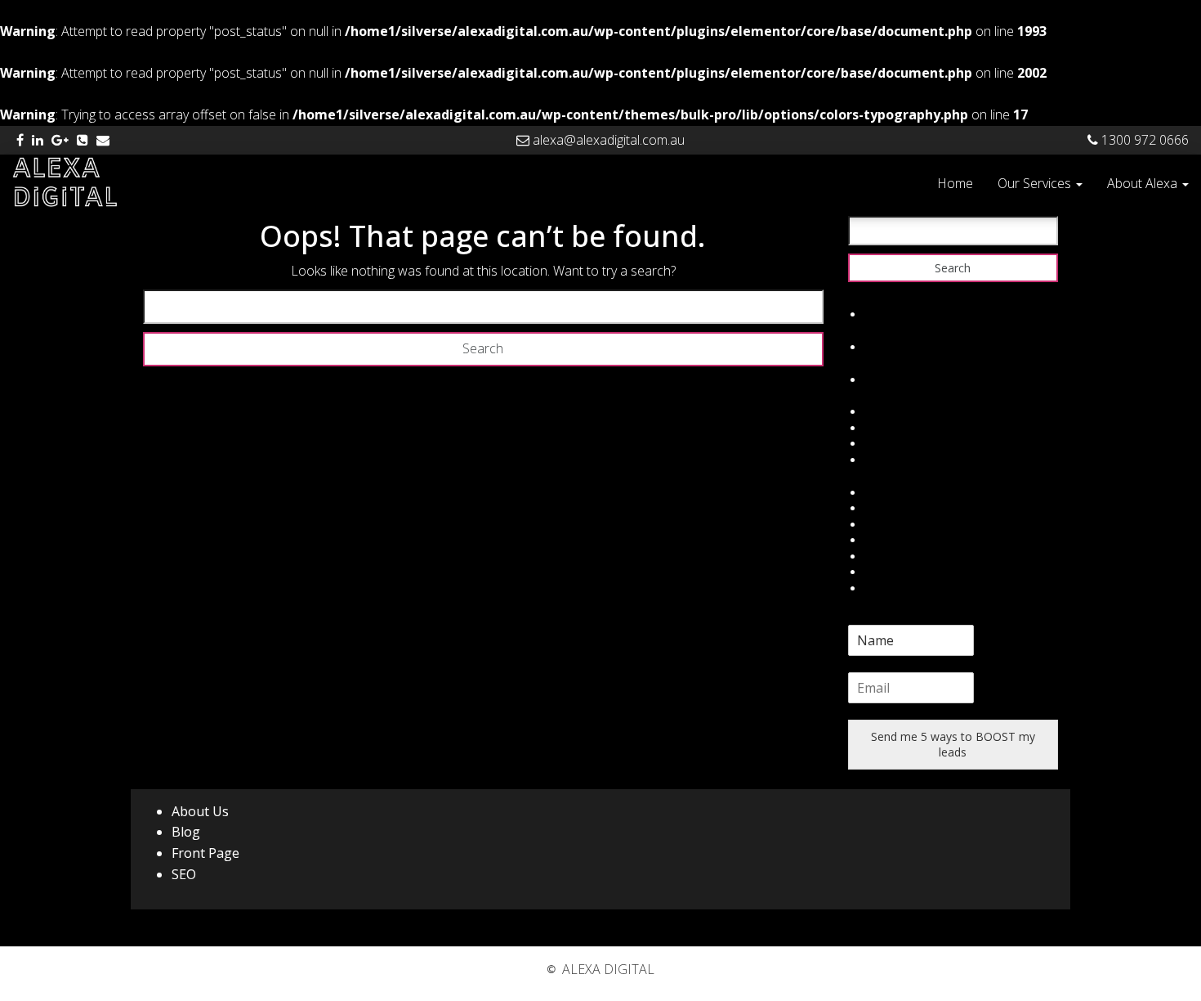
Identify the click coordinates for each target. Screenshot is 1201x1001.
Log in (880, 412)
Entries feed (895, 428)
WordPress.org (903, 460)
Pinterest (888, 572)
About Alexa (1144, 183)
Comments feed (907, 443)
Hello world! (895, 314)
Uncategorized (902, 380)
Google (883, 524)
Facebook (890, 492)
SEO (184, 874)
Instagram (891, 556)
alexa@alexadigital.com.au (607, 140)
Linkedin (886, 540)
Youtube (886, 588)
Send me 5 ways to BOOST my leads (953, 745)
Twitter (883, 508)
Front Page (205, 853)
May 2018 (890, 347)
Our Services (1036, 183)
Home (955, 183)
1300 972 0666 (1143, 140)
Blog (186, 832)
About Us (200, 811)
